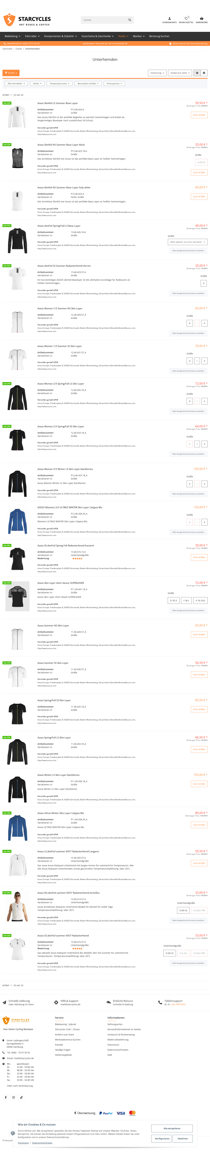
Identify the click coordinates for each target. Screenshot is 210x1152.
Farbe (36, 83)
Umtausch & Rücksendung (121, 1034)
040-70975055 (178, 1004)
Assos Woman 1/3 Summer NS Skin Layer (60, 308)
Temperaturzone (58, 83)
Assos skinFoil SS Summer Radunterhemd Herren (64, 265)
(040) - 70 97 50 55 (20, 1052)
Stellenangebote (63, 1054)
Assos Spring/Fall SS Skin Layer (54, 700)
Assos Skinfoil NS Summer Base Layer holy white (64, 187)
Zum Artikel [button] (199, 114)
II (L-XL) (185, 953)
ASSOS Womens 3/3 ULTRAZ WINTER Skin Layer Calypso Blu (70, 507)
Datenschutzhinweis (42, 1143)
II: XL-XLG (202, 600)
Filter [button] (11, 72)
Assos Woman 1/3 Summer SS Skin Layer (60, 346)
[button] (197, 73)
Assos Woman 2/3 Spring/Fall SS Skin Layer (61, 426)
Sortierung (156, 72)
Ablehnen (183, 1138)
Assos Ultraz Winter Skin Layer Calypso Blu (61, 813)
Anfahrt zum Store (64, 1034)
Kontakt (59, 1044)
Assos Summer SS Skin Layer (53, 662)
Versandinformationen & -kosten (124, 1029)
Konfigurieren (162, 1138)
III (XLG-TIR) (201, 910)
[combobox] (188, 242)
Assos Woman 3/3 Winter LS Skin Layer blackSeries (65, 469)
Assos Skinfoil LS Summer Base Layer (58, 103)
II (205, 323)
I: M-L (188, 600)
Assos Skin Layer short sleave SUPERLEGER (61, 582)
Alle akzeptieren (172, 1128)
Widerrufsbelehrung (118, 1039)
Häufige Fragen (63, 1049)
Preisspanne (113, 83)
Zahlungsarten (115, 1024)
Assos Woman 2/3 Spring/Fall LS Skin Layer (61, 383)
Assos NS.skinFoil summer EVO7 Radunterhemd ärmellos (68, 892)
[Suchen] (130, 20)
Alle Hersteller (15, 83)
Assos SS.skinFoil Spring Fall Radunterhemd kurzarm (66, 545)
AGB (109, 1054)
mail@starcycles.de (24, 1058)
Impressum (23, 1143)
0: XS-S (175, 600)
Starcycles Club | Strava (67, 1029)
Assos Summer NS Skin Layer (53, 625)
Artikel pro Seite (178, 72)
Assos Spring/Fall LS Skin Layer (54, 737)
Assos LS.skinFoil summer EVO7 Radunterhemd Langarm (68, 851)
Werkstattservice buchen (68, 1039)
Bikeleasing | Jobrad (65, 1024)
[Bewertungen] (77, 558)
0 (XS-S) (203, 162)
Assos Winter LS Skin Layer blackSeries (58, 774)
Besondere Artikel (87, 83)
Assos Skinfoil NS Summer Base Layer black (61, 144)
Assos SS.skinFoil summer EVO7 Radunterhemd (63, 935)
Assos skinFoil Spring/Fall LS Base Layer (59, 225)
